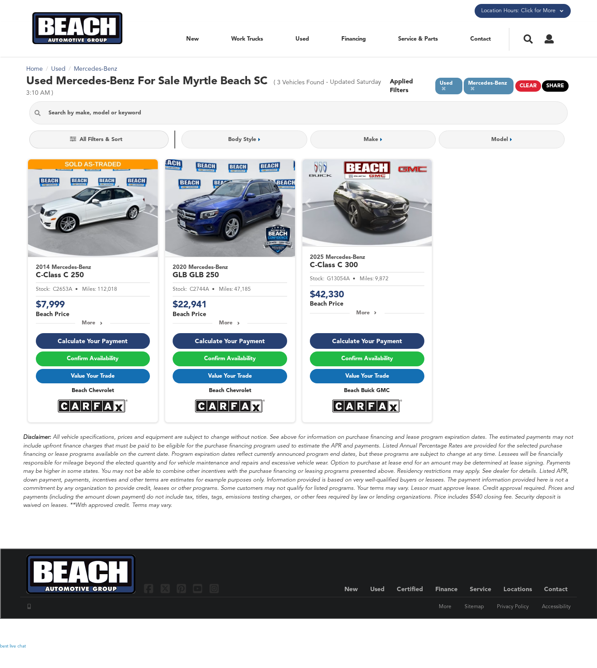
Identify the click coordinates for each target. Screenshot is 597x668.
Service (480, 589)
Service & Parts (418, 39)
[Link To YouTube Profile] (199, 588)
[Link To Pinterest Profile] (182, 588)
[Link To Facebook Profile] (150, 588)
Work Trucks (247, 39)
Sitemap (474, 606)
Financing (353, 39)
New (192, 39)
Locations (517, 589)
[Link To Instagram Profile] (214, 588)
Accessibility (556, 606)
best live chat (13, 646)
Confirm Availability (92, 359)
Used (302, 39)
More (88, 323)
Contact (480, 39)
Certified (410, 589)
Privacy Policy (513, 606)
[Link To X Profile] (166, 588)
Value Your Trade (93, 376)
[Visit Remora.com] (552, 631)
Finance (446, 589)
